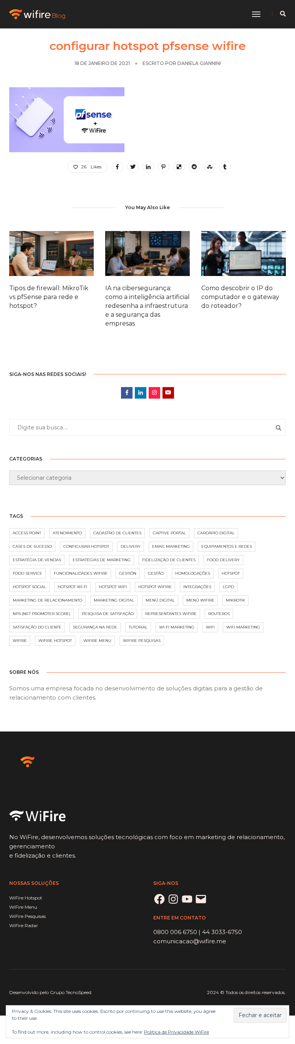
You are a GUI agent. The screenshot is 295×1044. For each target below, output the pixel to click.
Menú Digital (160, 600)
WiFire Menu (97, 640)
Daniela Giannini (199, 63)
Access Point (27, 532)
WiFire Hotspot (55, 640)
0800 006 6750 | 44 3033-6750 (197, 932)
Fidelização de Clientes (169, 559)
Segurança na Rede (95, 627)
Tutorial (138, 627)
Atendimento (67, 532)
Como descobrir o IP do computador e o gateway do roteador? (240, 296)
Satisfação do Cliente (37, 627)
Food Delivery (223, 559)
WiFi (210, 627)
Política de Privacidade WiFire (176, 1032)
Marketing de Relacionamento (47, 600)
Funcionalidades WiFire (81, 573)
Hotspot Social (29, 586)
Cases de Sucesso (32, 546)
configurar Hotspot (86, 546)
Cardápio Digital (216, 532)
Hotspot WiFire (155, 586)
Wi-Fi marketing (176, 627)
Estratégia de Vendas (37, 559)
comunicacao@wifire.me (189, 941)
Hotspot (231, 573)
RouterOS (219, 613)
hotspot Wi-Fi (72, 586)
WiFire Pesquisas (142, 640)
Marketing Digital (114, 600)
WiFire (20, 640)
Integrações (197, 586)
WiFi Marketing (243, 627)
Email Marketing (171, 546)
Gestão (156, 573)
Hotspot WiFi (113, 586)
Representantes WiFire (171, 613)
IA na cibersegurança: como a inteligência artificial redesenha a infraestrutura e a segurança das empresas (147, 305)
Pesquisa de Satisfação (108, 613)
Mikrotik (235, 600)
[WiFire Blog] (37, 13)
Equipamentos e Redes (226, 546)
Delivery (131, 546)
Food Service (27, 573)
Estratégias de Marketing (102, 559)
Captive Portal (169, 532)
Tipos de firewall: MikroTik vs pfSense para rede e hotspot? (48, 296)
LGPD (228, 586)
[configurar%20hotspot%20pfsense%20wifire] (117, 167)
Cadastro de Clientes (117, 532)
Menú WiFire (200, 600)
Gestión (127, 573)
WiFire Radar (23, 925)
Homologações (192, 573)
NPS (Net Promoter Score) (41, 613)
